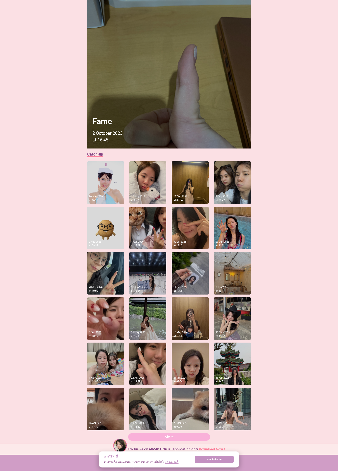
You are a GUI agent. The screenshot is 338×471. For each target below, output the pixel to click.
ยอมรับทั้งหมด (214, 459)
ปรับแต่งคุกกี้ (172, 462)
